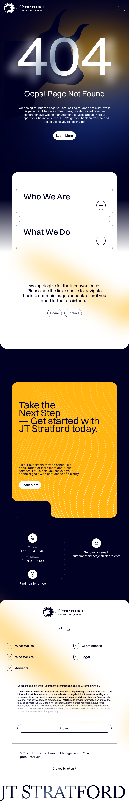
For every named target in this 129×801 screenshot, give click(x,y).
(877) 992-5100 (33, 561)
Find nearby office (33, 583)
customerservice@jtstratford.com (96, 556)
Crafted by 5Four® (65, 768)
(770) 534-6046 (32, 551)
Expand (65, 728)
